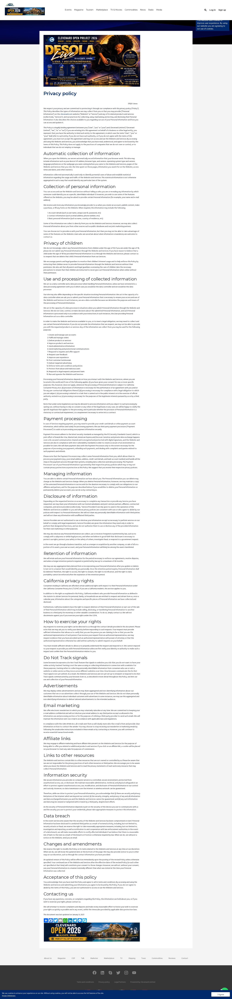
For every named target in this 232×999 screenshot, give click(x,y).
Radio (151, 10)
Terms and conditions (85, 982)
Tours (143, 958)
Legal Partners (120, 982)
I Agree (220, 994)
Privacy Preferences (8, 995)
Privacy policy (104, 982)
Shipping (131, 958)
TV (121, 958)
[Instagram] (126, 973)
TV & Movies (116, 10)
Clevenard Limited (148, 982)
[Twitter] (118, 973)
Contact (184, 958)
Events (68, 10)
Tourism (89, 10)
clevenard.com (66, 114)
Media (159, 10)
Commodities (131, 10)
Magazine (78, 10)
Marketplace (102, 10)
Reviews (172, 958)
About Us (48, 958)
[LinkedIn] (102, 973)
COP (73, 958)
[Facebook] (94, 973)
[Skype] (110, 973)
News (143, 10)
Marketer (94, 958)
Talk (82, 958)
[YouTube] (134, 973)
